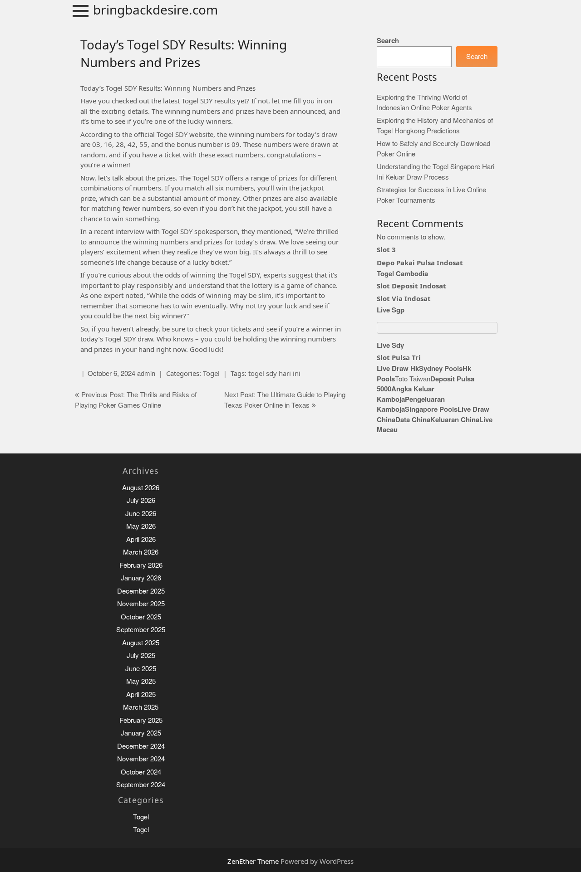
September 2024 (140, 784)
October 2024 (141, 772)
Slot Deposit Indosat (411, 285)
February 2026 (140, 565)
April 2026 (141, 539)
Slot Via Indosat (404, 298)
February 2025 (140, 720)
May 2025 (141, 681)
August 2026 (140, 487)
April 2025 (141, 694)
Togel (211, 373)
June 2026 (140, 513)
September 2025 (140, 629)
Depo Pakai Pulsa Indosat (420, 262)
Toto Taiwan (412, 379)
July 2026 (141, 500)
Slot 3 (386, 249)
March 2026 (140, 552)
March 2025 (140, 707)
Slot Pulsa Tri (399, 357)
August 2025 (140, 642)
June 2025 (140, 668)
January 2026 (141, 578)
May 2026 (141, 526)
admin (146, 373)
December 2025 (141, 591)
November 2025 (141, 603)
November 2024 (141, 759)
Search (388, 40)
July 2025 (141, 655)
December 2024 (141, 746)
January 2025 (141, 733)
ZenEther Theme (254, 861)
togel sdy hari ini (274, 373)
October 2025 (141, 617)
